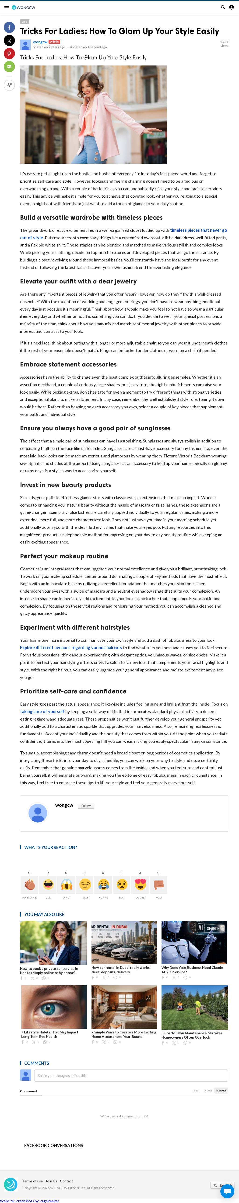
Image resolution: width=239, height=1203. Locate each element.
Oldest (208, 1090)
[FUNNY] (103, 885)
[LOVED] (140, 885)
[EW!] (121, 885)
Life (24, 21)
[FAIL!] (158, 885)
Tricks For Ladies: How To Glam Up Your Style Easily (119, 31)
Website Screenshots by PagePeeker (29, 1201)
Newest (221, 1090)
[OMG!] (66, 885)
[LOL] (47, 885)
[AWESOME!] (29, 885)
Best (196, 1090)
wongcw (40, 42)
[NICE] (84, 885)
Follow (86, 806)
